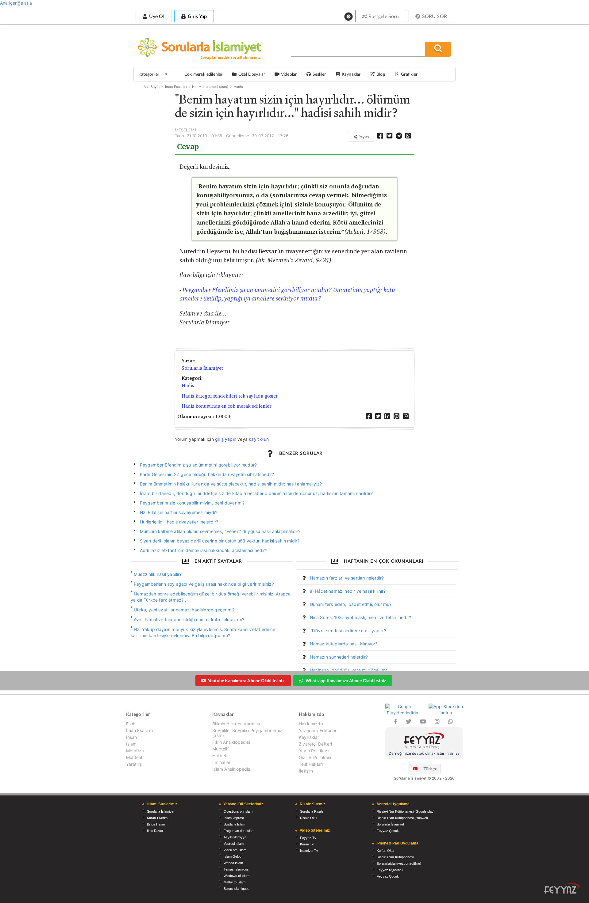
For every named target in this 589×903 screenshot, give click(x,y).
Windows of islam (236, 876)
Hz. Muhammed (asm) (210, 87)
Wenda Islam (233, 863)
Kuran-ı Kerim (157, 818)
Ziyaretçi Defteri (315, 743)
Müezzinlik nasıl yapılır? (158, 574)
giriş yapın (225, 439)
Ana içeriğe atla (16, 3)
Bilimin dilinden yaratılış (236, 723)
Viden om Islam (235, 850)
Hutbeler (221, 755)
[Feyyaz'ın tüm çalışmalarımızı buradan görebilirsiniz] (562, 888)
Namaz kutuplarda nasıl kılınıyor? (344, 643)
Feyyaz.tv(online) (390, 870)
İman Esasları (176, 87)
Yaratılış (134, 764)
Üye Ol (156, 16)
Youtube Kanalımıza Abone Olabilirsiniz (246, 680)
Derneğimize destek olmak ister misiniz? (424, 753)
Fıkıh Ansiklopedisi (231, 742)
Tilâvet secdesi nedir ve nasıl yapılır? (348, 630)
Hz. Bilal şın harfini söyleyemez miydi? (179, 512)
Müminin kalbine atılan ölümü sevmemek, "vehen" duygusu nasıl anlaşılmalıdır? (220, 531)
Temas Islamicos (236, 869)
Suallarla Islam (234, 824)
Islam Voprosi (234, 818)
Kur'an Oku (385, 850)
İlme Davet (155, 831)
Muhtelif (134, 757)
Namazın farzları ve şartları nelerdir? (347, 577)
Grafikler (409, 74)
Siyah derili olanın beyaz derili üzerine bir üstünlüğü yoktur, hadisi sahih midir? (220, 540)
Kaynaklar (309, 737)
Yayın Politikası (314, 750)
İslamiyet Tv (309, 850)
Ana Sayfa (152, 87)
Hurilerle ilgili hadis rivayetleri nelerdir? (179, 521)
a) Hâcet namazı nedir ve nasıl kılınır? (348, 591)
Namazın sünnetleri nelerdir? (339, 656)
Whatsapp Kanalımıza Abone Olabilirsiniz (346, 680)
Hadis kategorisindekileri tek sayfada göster (230, 396)
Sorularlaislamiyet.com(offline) (399, 863)
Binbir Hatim (156, 824)
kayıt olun (259, 439)
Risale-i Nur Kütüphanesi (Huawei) (402, 818)
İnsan (131, 737)
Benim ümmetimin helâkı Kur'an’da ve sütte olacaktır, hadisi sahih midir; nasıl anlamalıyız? (231, 483)
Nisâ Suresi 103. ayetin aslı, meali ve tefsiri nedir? (360, 617)
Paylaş (363, 136)
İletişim (306, 770)
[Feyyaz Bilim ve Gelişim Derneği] (424, 741)
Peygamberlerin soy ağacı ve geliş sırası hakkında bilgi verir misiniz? (204, 584)
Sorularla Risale (311, 811)
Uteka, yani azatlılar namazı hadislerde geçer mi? (184, 609)
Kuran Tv (307, 844)
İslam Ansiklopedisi (231, 769)
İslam (131, 743)
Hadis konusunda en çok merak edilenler (226, 406)
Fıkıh (131, 723)
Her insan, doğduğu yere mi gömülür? (348, 670)
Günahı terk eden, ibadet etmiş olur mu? (351, 604)
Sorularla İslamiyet (202, 368)
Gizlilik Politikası (315, 757)
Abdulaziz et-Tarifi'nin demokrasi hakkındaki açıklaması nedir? (203, 550)
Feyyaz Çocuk (388, 831)
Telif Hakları (311, 764)
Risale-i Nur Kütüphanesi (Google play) (406, 811)
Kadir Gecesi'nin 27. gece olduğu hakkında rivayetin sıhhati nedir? (207, 474)
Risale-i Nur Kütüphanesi (395, 857)
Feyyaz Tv (308, 838)
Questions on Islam (238, 811)
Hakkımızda (311, 723)
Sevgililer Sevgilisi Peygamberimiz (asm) (247, 733)
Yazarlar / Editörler (318, 730)
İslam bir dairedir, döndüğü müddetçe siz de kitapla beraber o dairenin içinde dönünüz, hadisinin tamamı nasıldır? (256, 493)
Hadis (238, 87)
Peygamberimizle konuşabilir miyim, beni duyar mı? (192, 502)
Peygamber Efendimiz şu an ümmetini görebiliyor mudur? (198, 464)
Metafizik (135, 750)
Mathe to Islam (234, 882)
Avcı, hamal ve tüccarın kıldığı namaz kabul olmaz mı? (189, 619)
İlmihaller (221, 762)
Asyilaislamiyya (235, 837)
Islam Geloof (233, 856)
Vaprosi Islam (234, 843)
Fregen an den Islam (239, 831)
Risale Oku (308, 818)
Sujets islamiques (236, 888)
